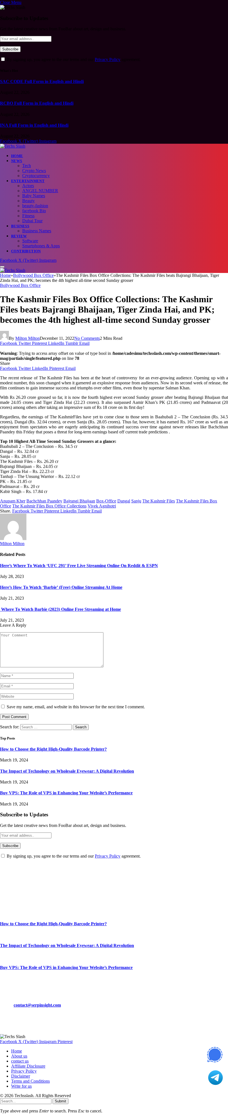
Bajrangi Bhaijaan (79, 501)
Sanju (136, 501)
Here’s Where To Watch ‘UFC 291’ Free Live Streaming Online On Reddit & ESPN (79, 565)
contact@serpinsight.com (37, 1005)
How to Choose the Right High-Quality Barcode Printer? (53, 749)
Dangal (123, 501)
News (16, 161)
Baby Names (33, 195)
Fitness (28, 215)
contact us (20, 1061)
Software (30, 240)
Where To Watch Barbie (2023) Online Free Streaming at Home (60, 609)
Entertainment (27, 181)
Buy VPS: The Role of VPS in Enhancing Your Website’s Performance (66, 792)
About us (19, 1056)
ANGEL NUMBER (40, 190)
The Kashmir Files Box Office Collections (49, 506)
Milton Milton (27, 338)
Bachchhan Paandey (44, 501)
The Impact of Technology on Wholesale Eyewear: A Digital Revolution (67, 771)
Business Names (36, 230)
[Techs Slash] (12, 146)
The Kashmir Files (158, 501)
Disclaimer (20, 1076)
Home (17, 156)
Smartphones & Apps (41, 245)
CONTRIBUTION (26, 251)
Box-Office (106, 501)
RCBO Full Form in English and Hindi (36, 103)
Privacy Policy (107, 59)
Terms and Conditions (30, 1081)
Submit (60, 1101)
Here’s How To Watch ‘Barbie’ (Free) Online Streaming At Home (61, 587)
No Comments (87, 338)
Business (20, 226)
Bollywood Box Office (20, 285)
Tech (26, 165)
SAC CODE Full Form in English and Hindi (42, 81)
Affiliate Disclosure (28, 1066)
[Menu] (2, 267)
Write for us (21, 1086)
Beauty (28, 200)
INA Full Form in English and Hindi (34, 125)
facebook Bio (34, 210)
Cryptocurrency (36, 175)
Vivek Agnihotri (102, 506)
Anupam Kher (12, 501)
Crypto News (34, 170)
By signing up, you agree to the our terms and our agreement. (73, 59)
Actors (28, 185)
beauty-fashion (35, 205)
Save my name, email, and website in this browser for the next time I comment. (76, 706)
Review (19, 236)
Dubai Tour (32, 220)
